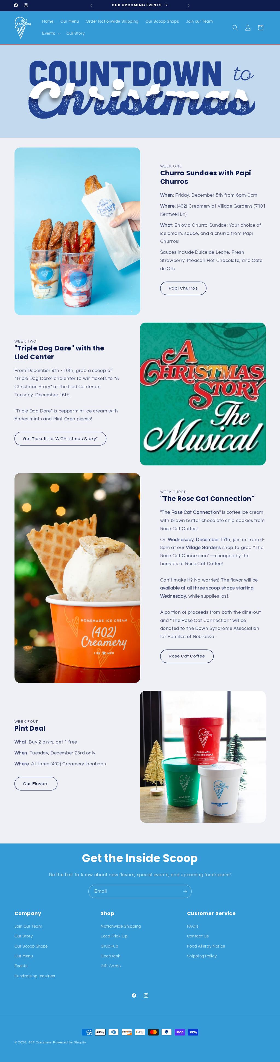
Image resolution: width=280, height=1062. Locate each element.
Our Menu (23, 956)
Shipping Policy (202, 956)
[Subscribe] (185, 891)
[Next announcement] (189, 5)
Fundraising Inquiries (34, 976)
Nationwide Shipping (121, 926)
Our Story (23, 936)
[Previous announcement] (91, 5)
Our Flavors (36, 783)
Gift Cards (111, 966)
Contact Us (198, 936)
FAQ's (193, 926)
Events (21, 966)
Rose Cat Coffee (187, 656)
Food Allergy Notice (206, 946)
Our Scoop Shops (31, 946)
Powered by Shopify (69, 1042)
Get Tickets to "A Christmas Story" (60, 438)
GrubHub (109, 946)
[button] (51, 34)
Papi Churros (183, 288)
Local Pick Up (114, 936)
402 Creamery (40, 1042)
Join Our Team (28, 926)
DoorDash (110, 956)
